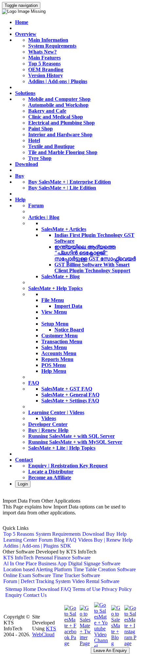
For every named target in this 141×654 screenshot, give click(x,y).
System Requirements (52, 46)
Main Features (44, 57)
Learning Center (20, 540)
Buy (19, 176)
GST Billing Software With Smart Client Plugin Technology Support (92, 267)
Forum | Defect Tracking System (36, 581)
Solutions (25, 93)
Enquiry (13, 595)
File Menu (52, 300)
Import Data (68, 306)
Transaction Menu (61, 341)
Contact (24, 459)
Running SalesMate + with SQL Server (71, 436)
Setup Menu (55, 324)
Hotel (34, 140)
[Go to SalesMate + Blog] (115, 643)
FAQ (33, 383)
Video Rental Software (95, 581)
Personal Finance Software (63, 557)
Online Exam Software (27, 575)
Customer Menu (59, 335)
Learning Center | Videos (56, 412)
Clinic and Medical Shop (55, 117)
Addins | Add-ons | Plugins (57, 81)
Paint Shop (40, 128)
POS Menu (53, 365)
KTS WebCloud (44, 631)
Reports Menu (57, 359)
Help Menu (53, 371)
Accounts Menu (58, 353)
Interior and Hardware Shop (60, 134)
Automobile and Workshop (58, 105)
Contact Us (35, 595)
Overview (25, 34)
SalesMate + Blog (60, 276)
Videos (48, 418)
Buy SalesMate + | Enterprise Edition (69, 182)
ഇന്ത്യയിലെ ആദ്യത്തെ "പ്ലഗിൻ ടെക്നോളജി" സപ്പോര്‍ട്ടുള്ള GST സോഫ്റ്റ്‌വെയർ (95, 252)
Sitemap (13, 589)
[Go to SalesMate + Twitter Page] (84, 643)
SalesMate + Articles (63, 229)
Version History (45, 75)
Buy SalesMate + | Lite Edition (62, 188)
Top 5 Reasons (44, 63)
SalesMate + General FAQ (70, 394)
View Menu (54, 312)
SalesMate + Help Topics (55, 288)
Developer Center (48, 424)
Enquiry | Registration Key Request (68, 465)
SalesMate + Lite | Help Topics (61, 448)
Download (26, 164)
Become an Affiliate (49, 477)
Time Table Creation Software (104, 569)
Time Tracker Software (76, 575)
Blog (59, 540)
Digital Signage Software (94, 563)
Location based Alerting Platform (37, 569)
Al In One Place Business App (35, 563)
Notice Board (69, 329)
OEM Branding (45, 69)
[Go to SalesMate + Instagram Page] (129, 643)
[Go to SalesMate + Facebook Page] (69, 643)
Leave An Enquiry (110, 650)
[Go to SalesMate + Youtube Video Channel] (100, 646)
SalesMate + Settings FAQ (70, 400)
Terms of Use (86, 589)
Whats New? (42, 52)
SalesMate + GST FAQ (66, 389)
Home (21, 22)
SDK (65, 546)
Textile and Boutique (51, 146)
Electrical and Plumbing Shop (61, 122)
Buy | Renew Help (48, 430)
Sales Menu (54, 347)
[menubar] (70, 540)
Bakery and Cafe (47, 111)
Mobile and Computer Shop (59, 99)
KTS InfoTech (18, 557)
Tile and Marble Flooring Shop (62, 152)
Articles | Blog (43, 217)
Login (23, 484)
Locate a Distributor (50, 471)
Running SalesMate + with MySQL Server (75, 442)
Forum (36, 205)
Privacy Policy (117, 589)
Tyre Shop (39, 158)
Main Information (48, 40)
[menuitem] (19, 534)
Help (20, 199)
